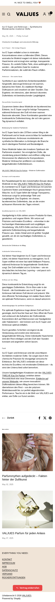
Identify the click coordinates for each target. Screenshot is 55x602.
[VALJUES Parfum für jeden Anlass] (27, 509)
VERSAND (7, 574)
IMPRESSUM (8, 563)
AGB (4, 566)
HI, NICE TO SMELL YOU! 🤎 (27, 3)
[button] (8, 14)
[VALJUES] (27, 14)
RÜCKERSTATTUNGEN (13, 577)
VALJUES (26, 595)
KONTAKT (7, 559)
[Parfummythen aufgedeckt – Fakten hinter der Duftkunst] (27, 452)
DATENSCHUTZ (10, 570)
